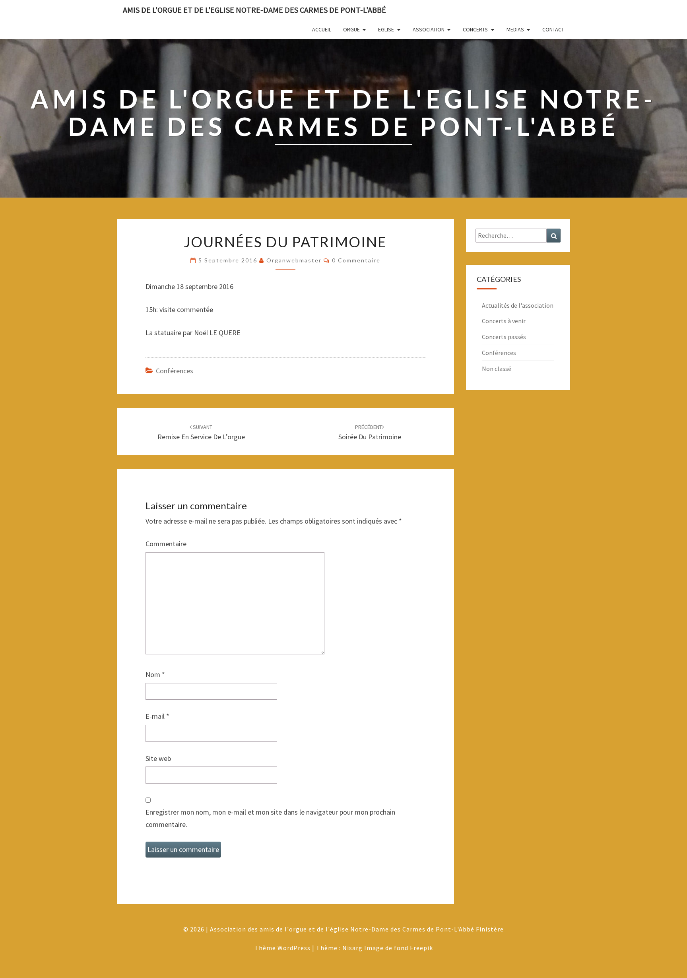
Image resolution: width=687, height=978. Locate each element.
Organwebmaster (294, 260)
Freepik (421, 948)
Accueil (321, 29)
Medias (515, 29)
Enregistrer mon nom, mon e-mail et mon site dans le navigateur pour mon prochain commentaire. (270, 818)
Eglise (386, 29)
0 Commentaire (356, 260)
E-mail (157, 716)
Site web (158, 758)
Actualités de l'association (517, 305)
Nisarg (352, 948)
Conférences (174, 370)
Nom (155, 674)
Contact (553, 29)
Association (428, 29)
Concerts (475, 29)
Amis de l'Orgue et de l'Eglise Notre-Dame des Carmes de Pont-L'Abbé (254, 10)
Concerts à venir (504, 321)
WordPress (294, 948)
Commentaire (166, 543)
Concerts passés (504, 337)
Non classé (496, 369)
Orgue (351, 29)
